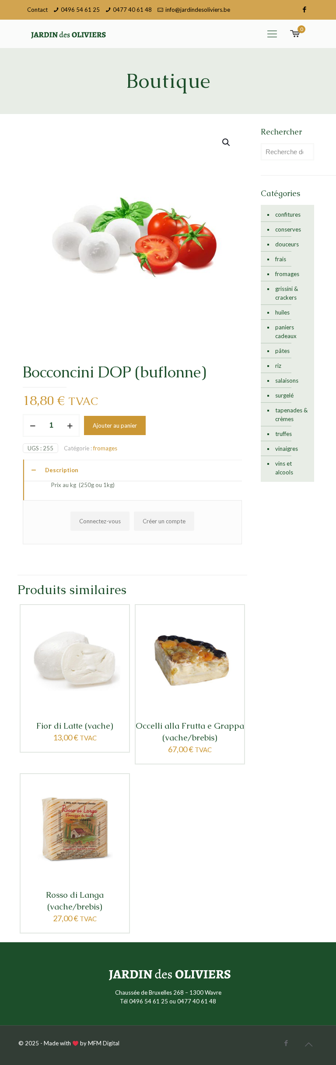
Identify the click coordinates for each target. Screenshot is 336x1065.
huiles (282, 312)
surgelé (284, 395)
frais (280, 259)
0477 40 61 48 (132, 9)
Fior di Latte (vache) (74, 725)
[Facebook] (304, 9)
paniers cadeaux (286, 331)
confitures (288, 214)
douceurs (287, 244)
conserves (288, 229)
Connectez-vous (100, 521)
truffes (283, 433)
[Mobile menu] (272, 33)
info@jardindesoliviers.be (197, 9)
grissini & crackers (286, 293)
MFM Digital (103, 1043)
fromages (105, 448)
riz (278, 365)
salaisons (286, 380)
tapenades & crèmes (291, 414)
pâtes (282, 350)
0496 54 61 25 (80, 9)
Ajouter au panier (115, 425)
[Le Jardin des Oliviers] (67, 34)
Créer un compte (164, 521)
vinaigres (286, 448)
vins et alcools (284, 468)
